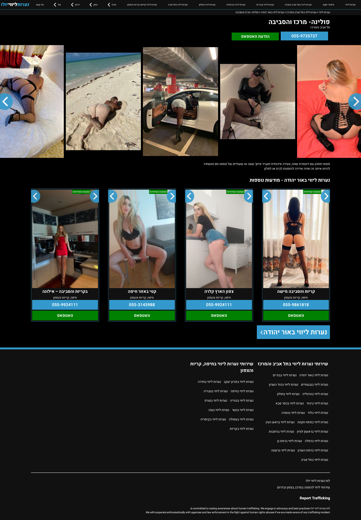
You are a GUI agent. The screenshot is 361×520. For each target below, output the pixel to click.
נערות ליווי (350, 4)
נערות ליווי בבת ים (265, 4)
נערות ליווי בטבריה (216, 391)
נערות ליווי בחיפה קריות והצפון (142, 4)
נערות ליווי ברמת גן (289, 441)
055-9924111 (219, 305)
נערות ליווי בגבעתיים (314, 384)
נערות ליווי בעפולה (241, 419)
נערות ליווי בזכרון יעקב (238, 381)
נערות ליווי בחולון (207, 4)
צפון (95, 4)
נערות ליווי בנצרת (216, 400)
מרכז (114, 4)
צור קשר (40, 4)
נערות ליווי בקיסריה (213, 419)
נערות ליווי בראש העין (280, 422)
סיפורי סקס (328, 4)
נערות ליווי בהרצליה (235, 4)
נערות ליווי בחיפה (242, 391)
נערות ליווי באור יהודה (295, 332)
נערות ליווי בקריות (241, 428)
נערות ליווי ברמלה (316, 441)
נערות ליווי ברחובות (281, 431)
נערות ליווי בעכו (219, 410)
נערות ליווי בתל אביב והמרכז (298, 4)
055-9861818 (296, 305)
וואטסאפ (296, 316)
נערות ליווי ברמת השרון (313, 450)
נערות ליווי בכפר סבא (290, 403)
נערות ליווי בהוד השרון (283, 384)
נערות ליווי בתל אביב (178, 4)
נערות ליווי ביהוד (317, 403)
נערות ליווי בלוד (318, 412)
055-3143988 (142, 305)
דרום (77, 4)
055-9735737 (304, 36)
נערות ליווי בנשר (242, 410)
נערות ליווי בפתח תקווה (312, 422)
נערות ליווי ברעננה (283, 450)
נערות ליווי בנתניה (293, 412)
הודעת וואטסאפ (255, 36)
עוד (59, 4)
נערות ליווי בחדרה (209, 381)
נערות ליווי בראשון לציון (312, 431)
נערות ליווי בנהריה (241, 400)
